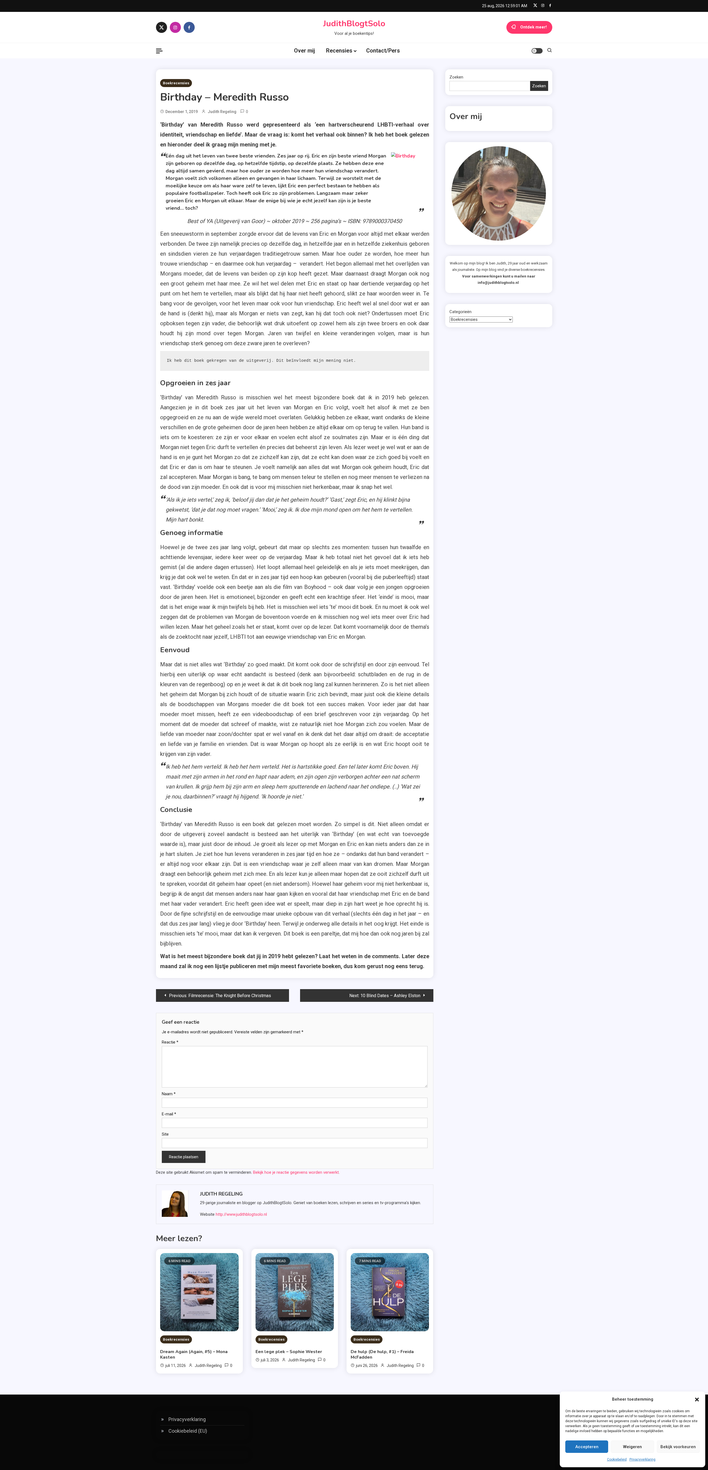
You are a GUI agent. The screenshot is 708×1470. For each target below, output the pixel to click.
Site (165, 1134)
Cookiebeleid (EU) (187, 1431)
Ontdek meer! (533, 27)
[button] (697, 1399)
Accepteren (586, 1446)
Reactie (170, 1042)
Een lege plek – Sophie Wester (289, 1351)
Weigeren (632, 1446)
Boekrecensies (176, 83)
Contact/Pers (383, 50)
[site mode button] (537, 51)
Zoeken (456, 77)
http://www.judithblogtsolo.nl (241, 1214)
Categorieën (460, 311)
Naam (169, 1093)
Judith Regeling (222, 111)
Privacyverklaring (642, 1459)
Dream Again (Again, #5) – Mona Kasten (194, 1354)
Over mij (304, 50)
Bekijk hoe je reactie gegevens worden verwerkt (296, 1172)
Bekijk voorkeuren (678, 1446)
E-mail (169, 1114)
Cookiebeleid (617, 1459)
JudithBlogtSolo (354, 23)
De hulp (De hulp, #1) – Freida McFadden (382, 1354)
